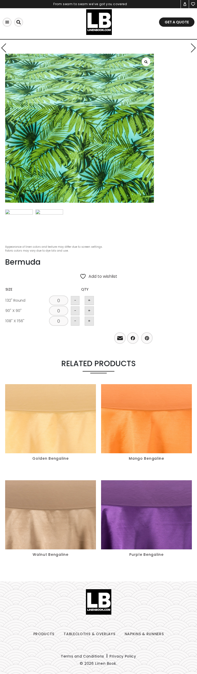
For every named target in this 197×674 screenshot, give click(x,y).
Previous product (6, 48)
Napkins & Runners (144, 633)
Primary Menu (7, 22)
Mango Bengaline (146, 458)
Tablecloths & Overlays (89, 633)
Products (44, 633)
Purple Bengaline (146, 554)
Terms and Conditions (82, 656)
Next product (191, 48)
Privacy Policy (123, 656)
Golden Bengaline (50, 458)
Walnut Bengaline (50, 554)
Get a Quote (177, 22)
